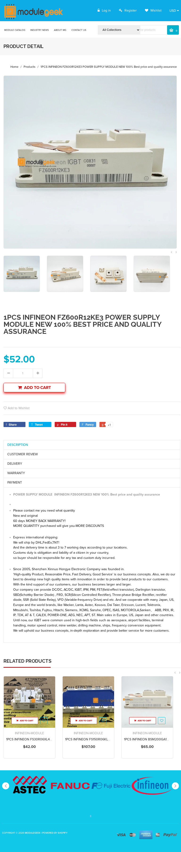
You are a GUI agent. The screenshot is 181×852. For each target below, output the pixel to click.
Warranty (16, 473)
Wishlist (155, 10)
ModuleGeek (32, 833)
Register (130, 10)
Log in (106, 10)
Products (29, 67)
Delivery (14, 464)
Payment (14, 483)
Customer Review (22, 454)
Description (17, 445)
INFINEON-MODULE (29, 733)
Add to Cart (37, 387)
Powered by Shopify (54, 833)
